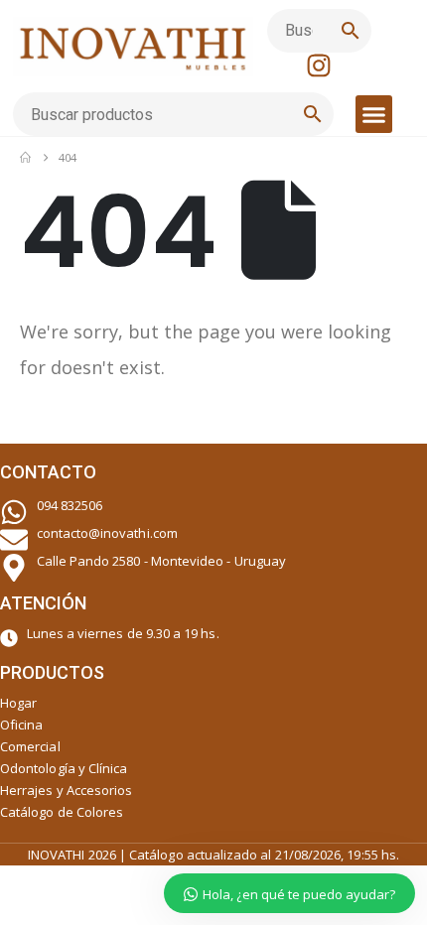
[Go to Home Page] (25, 158)
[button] (374, 114)
